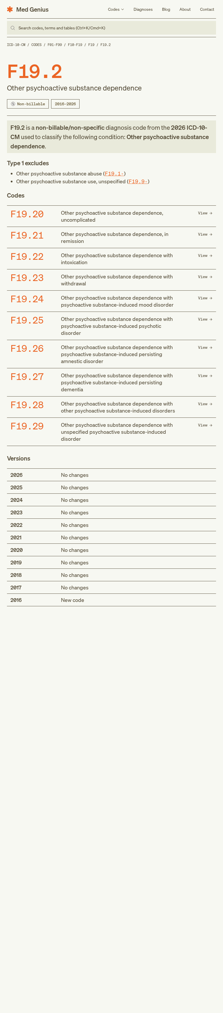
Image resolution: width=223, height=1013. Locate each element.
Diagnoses (143, 9)
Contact (207, 9)
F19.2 (105, 44)
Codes (36, 44)
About (185, 9)
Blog (166, 9)
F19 (91, 44)
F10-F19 (75, 44)
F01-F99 (55, 44)
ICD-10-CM (16, 44)
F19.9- (138, 181)
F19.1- (114, 173)
